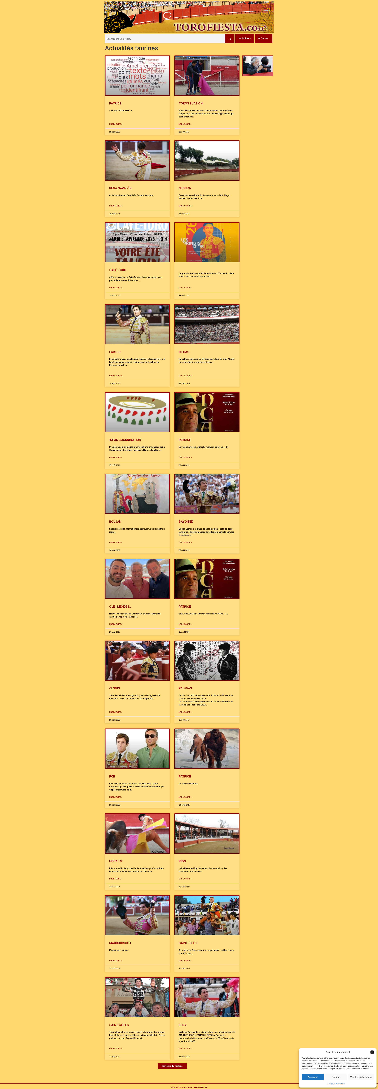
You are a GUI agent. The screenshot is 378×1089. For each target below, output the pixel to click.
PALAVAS (185, 688)
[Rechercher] (229, 38)
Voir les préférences (361, 1077)
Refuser (336, 1077)
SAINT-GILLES (188, 943)
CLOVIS (114, 688)
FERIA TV (115, 861)
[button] (372, 1052)
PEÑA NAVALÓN (120, 188)
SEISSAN (185, 188)
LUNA (182, 1025)
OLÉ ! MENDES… (120, 606)
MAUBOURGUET (121, 943)
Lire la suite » (115, 124)
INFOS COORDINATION (125, 440)
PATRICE (115, 103)
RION (182, 861)
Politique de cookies (336, 1084)
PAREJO (115, 352)
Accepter (313, 1077)
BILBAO (184, 352)
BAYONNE (186, 521)
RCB (112, 776)
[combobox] (165, 38)
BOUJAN (115, 521)
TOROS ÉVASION (191, 103)
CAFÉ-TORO (117, 270)
